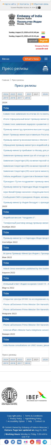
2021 (29, 94)
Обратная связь (40, 4)
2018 (12, 97)
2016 (27, 97)
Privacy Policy (16, 418)
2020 (45, 94)
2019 (5, 97)
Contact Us (40, 421)
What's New (32, 58)
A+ (34, 7)
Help (30, 421)
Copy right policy (14, 415)
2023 (12, 94)
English (44, 40)
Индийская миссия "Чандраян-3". (19, 217)
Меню (5, 58)
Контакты (24, 4)
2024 (5, 94)
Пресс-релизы (18, 80)
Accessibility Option (16, 421)
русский (33, 40)
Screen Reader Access (20, 7)
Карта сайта (10, 4)
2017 (19, 97)
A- (30, 7)
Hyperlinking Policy (33, 418)
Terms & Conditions (34, 415)
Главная (5, 80)
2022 (19, 94)
